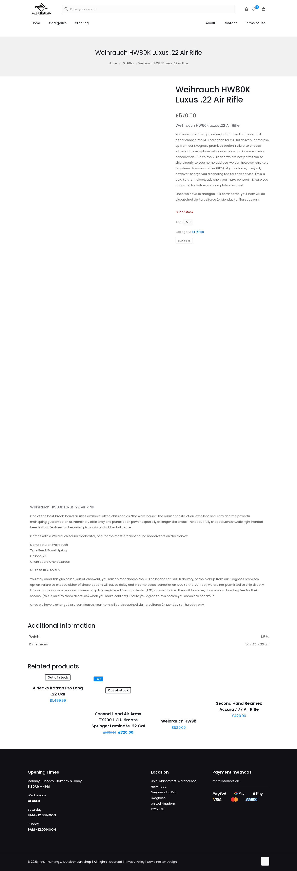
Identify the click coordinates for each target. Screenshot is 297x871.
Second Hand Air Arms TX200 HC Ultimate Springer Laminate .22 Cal (118, 720)
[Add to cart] (200, 679)
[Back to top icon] (265, 861)
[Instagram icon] (255, 861)
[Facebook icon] (242, 861)
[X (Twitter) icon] (246, 861)
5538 (188, 222)
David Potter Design (162, 861)
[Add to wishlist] (140, 687)
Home (113, 63)
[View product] (80, 679)
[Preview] (140, 696)
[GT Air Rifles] (41, 9)
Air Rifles (128, 63)
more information (226, 781)
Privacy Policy (134, 861)
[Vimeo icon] (251, 861)
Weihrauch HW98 (178, 721)
